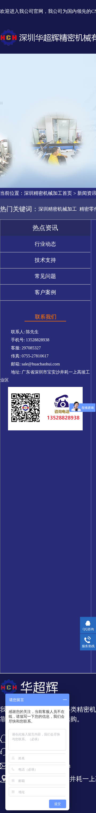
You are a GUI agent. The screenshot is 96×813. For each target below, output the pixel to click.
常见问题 (45, 276)
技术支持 (45, 260)
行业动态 (45, 244)
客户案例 (45, 292)
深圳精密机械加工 (57, 209)
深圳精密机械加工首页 (48, 193)
